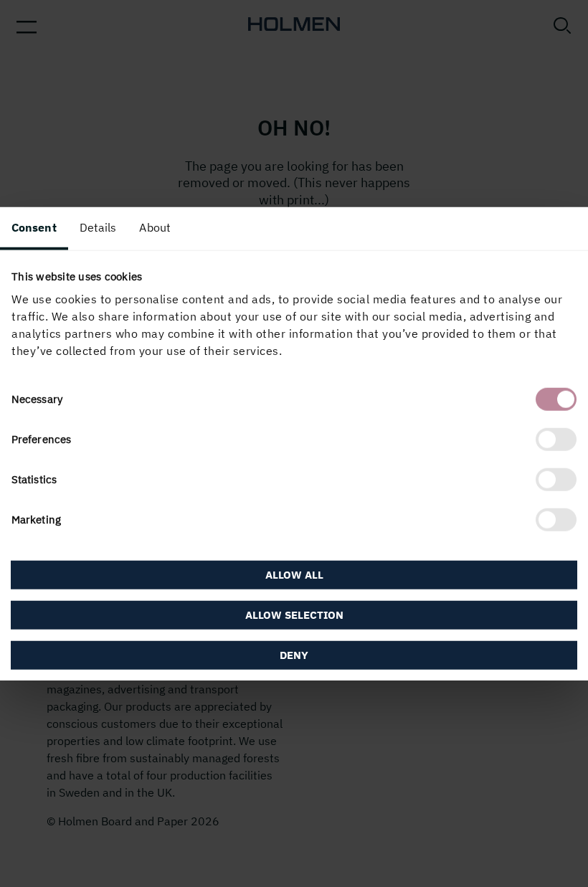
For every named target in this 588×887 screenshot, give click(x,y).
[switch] (556, 439)
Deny (294, 655)
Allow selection (294, 615)
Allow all (294, 575)
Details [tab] (98, 226)
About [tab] (155, 226)
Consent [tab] (34, 226)
